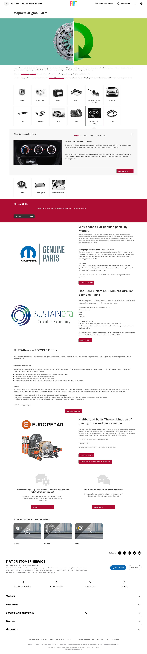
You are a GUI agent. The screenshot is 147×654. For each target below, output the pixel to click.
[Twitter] (124, 553)
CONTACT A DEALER (86, 282)
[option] (73, 41)
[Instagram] (134, 553)
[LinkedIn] (139, 553)
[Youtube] (129, 553)
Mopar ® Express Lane (56, 78)
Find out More (85, 340)
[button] (104, 3)
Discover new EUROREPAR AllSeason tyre (95, 462)
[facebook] (120, 553)
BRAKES (77, 543)
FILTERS (47, 543)
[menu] (6, 3)
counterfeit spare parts (28, 74)
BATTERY (17, 543)
